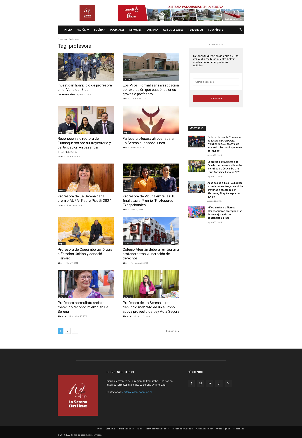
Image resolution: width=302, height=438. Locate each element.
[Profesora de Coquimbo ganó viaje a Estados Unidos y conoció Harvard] (86, 231)
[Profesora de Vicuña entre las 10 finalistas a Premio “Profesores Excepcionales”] (151, 178)
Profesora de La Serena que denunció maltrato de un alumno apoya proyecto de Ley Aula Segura (151, 307)
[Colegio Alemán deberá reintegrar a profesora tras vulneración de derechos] (151, 231)
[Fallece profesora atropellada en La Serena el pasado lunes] (151, 120)
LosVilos (127, 79)
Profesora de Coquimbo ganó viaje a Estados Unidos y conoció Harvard (85, 253)
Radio (139, 428)
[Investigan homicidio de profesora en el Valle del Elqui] (86, 67)
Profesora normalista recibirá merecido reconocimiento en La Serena (83, 307)
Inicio (68, 29)
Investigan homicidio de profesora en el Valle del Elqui (85, 87)
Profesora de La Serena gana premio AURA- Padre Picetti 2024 (84, 198)
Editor (125, 98)
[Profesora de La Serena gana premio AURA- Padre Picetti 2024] (86, 178)
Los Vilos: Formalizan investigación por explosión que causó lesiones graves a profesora (151, 89)
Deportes (135, 29)
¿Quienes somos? (204, 428)
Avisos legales (173, 29)
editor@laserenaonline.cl (137, 392)
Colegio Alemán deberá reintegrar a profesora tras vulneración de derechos (151, 253)
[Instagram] (200, 383)
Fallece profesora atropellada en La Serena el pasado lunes (149, 140)
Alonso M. (62, 316)
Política (99, 29)
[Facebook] (191, 383)
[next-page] (75, 331)
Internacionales (126, 428)
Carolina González (66, 94)
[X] (228, 383)
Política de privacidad (182, 428)
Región (81, 29)
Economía (110, 428)
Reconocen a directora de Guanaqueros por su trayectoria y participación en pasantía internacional (84, 145)
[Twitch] (218, 383)
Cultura (152, 29)
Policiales (117, 29)
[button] (240, 30)
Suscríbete (215, 29)
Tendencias (195, 29)
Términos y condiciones (157, 428)
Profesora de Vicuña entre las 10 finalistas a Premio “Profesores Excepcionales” (149, 200)
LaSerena (128, 243)
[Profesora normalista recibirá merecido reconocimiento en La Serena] (86, 284)
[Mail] (209, 383)
